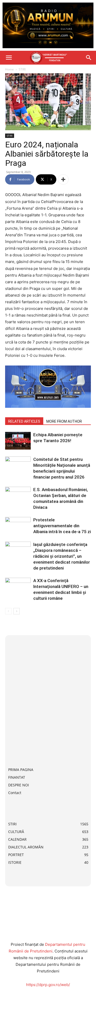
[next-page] (16, 611)
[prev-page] (8, 611)
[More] (63, 179)
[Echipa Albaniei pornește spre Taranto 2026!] (18, 441)
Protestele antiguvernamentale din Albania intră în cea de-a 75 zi (62, 525)
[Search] (89, 58)
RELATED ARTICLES (24, 421)
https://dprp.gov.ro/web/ (48, 984)
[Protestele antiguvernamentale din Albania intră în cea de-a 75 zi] (18, 526)
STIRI (22, 69)
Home (9, 69)
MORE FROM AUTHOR (64, 421)
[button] (9, 58)
